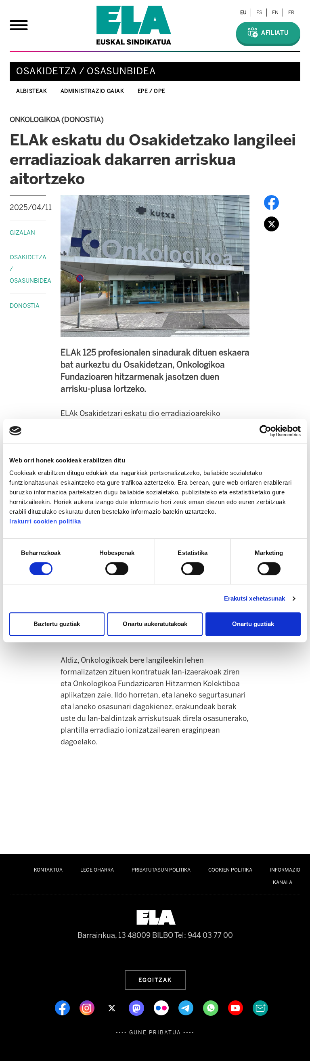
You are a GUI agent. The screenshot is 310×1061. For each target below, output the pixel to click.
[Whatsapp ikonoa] (211, 1007)
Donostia (25, 305)
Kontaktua (48, 870)
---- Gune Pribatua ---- (155, 1032)
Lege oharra (97, 870)
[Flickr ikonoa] (162, 1007)
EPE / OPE (151, 91)
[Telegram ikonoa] (186, 1007)
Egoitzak (155, 980)
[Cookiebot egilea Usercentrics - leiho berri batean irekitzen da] (265, 431)
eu (243, 12)
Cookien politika (230, 870)
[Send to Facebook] (271, 201)
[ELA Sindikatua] (133, 25)
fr (291, 12)
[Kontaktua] (260, 1007)
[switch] (116, 568)
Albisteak (31, 91)
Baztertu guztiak (57, 623)
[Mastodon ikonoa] (137, 1007)
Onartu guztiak (253, 623)
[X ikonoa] (112, 1007)
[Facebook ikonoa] (63, 1007)
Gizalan (22, 232)
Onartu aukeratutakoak (155, 623)
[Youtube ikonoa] (236, 1007)
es (259, 12)
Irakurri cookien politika (45, 521)
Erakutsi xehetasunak (254, 598)
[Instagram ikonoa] (87, 1007)
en (275, 12)
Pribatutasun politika (161, 870)
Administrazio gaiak (92, 91)
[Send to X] (271, 223)
